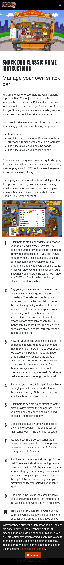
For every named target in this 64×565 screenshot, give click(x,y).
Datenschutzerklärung (32, 548)
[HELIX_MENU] (55, 5)
